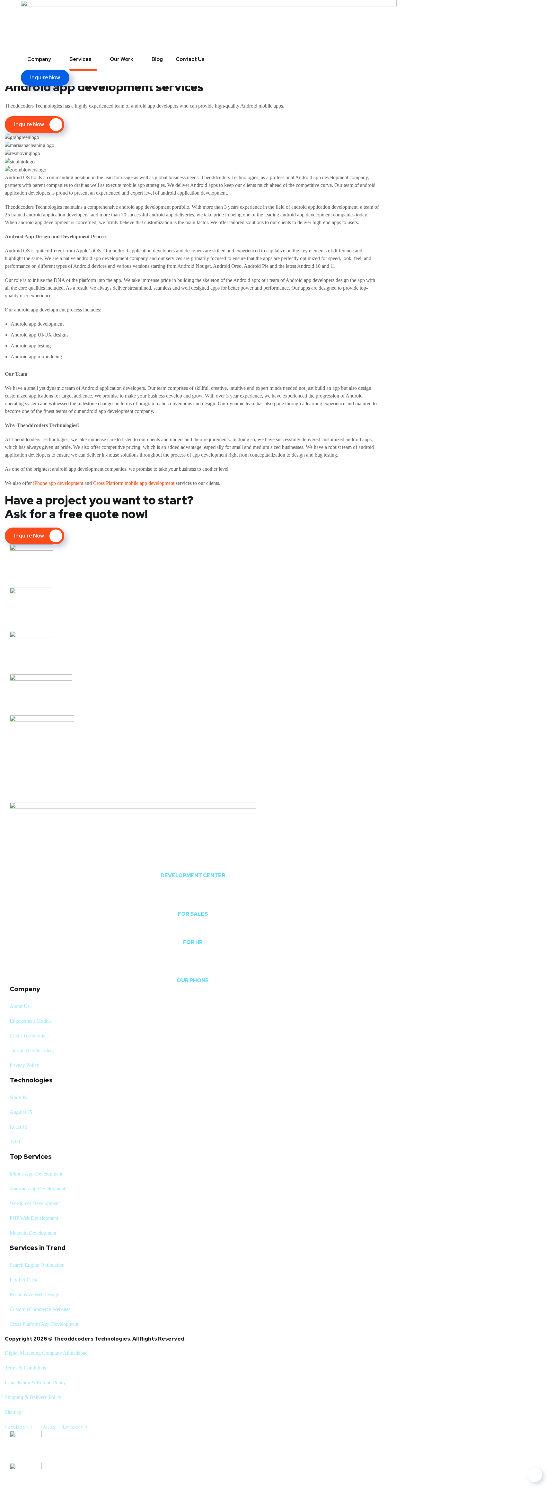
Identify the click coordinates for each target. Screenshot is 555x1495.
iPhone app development (57, 483)
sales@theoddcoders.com (192, 902)
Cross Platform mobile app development (133, 483)
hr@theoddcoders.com (193, 930)
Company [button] (39, 59)
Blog (157, 59)
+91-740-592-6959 (193, 968)
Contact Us (190, 59)
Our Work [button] (121, 59)
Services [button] (80, 59)
